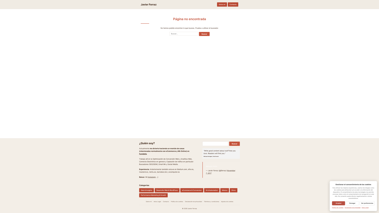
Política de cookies (177, 201)
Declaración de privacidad (193, 201)
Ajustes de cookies (227, 201)
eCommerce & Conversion (192, 190)
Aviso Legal (157, 201)
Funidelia (143, 154)
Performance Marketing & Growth (153, 195)
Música (224, 190)
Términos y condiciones (211, 201)
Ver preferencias (367, 203)
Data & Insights (146, 190)
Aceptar (338, 203)
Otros (233, 190)
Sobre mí (222, 4)
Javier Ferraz (149, 4)
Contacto (233, 4)
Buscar (204, 34)
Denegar (352, 203)
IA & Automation (212, 190)
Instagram (152, 177)
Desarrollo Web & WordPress (167, 190)
